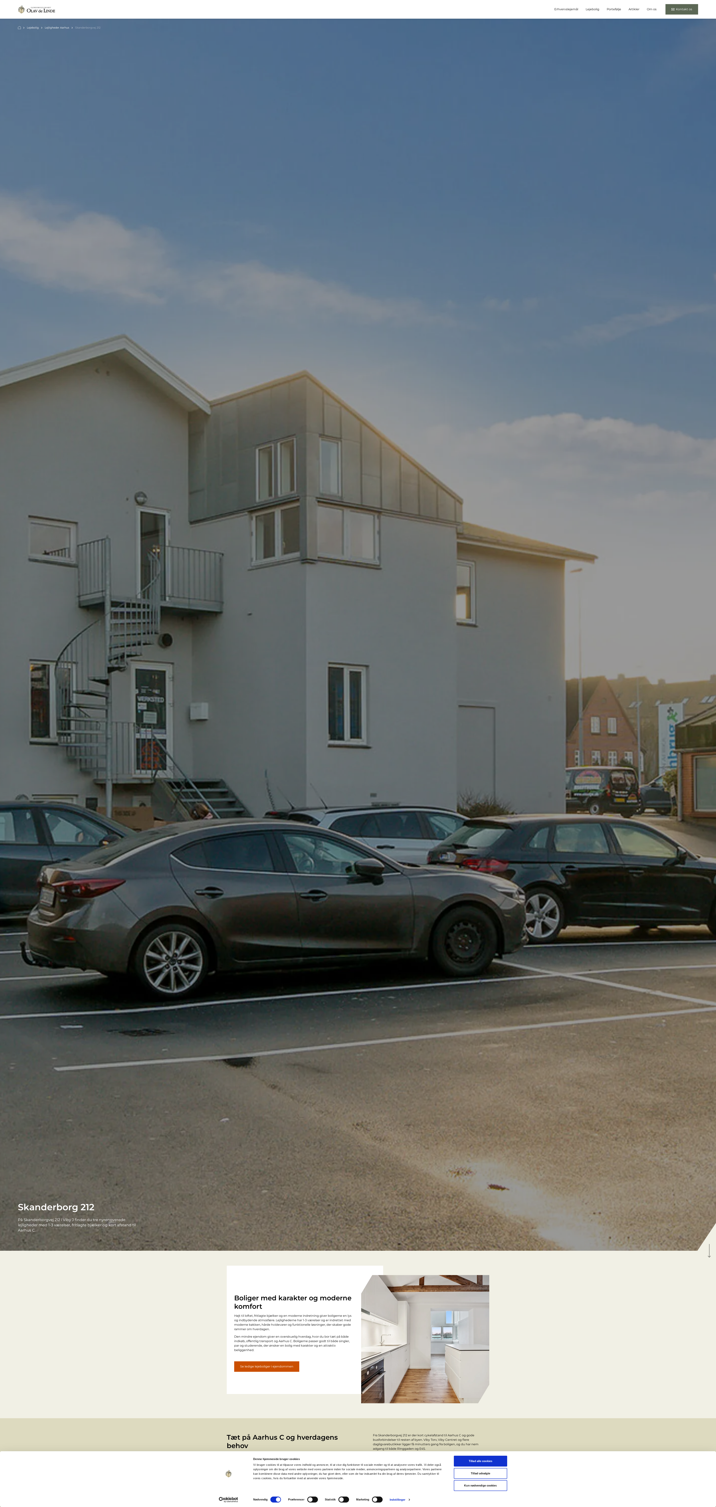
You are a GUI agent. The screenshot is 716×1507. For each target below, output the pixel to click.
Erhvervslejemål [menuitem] (566, 9)
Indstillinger (397, 1499)
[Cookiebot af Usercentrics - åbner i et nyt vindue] (228, 1500)
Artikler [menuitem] (634, 9)
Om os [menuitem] (652, 9)
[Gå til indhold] (709, 1250)
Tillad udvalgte (480, 1473)
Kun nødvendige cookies (480, 1485)
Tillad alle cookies (480, 1461)
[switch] (312, 1500)
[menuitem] (681, 9)
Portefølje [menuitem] (614, 9)
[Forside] (19, 27)
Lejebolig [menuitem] (592, 9)
